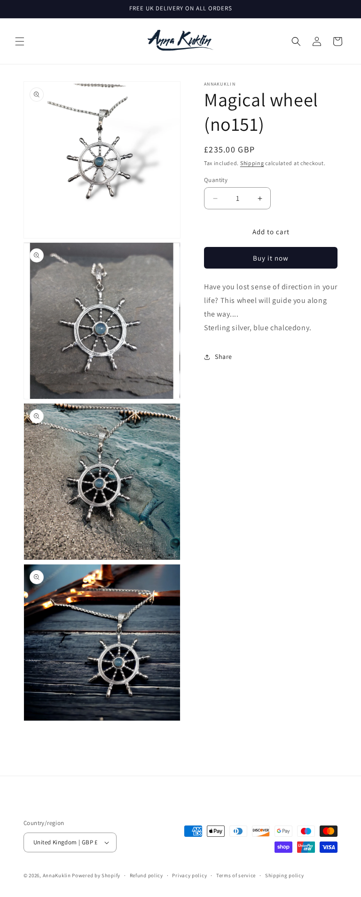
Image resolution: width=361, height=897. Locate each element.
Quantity (216, 180)
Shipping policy (284, 875)
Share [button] (223, 356)
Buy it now (271, 258)
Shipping (252, 163)
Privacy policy (189, 875)
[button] (19, 41)
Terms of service (236, 875)
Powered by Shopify (96, 875)
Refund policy (146, 875)
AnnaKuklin (57, 875)
